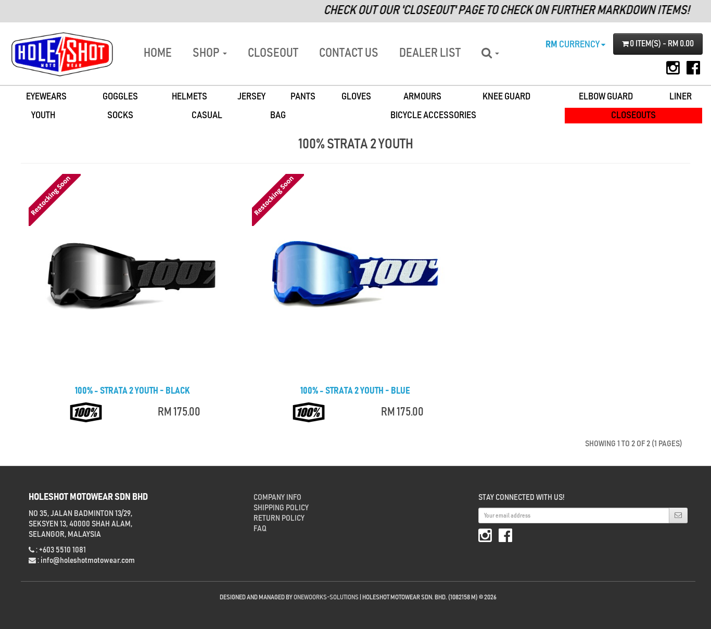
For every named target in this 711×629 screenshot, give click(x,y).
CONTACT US (348, 53)
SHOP (207, 53)
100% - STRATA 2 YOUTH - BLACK (132, 391)
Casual (207, 115)
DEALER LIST (430, 53)
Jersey (251, 97)
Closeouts (633, 115)
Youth (43, 115)
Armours (422, 97)
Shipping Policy (281, 508)
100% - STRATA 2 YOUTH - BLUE (355, 391)
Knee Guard (506, 97)
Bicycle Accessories (433, 115)
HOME (158, 53)
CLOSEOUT (273, 53)
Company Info (277, 497)
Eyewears (46, 97)
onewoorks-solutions (326, 597)
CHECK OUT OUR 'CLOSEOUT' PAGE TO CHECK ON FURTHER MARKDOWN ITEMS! (497, 10)
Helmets (189, 97)
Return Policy (278, 518)
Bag (278, 115)
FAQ (259, 528)
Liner (680, 97)
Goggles (120, 97)
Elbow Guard (606, 97)
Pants (302, 97)
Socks (120, 115)
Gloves (356, 97)
